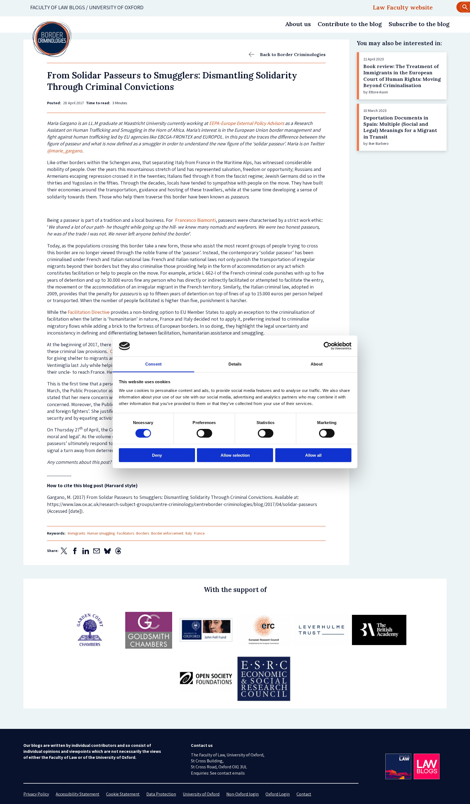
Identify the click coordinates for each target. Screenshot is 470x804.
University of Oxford (201, 794)
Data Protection (161, 794)
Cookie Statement (123, 794)
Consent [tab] (153, 364)
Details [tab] (235, 364)
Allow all (313, 455)
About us (298, 24)
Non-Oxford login (242, 794)
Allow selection (235, 455)
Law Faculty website (403, 7)
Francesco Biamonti (195, 220)
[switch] (204, 433)
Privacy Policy (36, 794)
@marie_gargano (64, 151)
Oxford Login (277, 794)
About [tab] (317, 364)
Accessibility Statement (77, 794)
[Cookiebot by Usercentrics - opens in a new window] (327, 346)
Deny (157, 455)
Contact (303, 794)
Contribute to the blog (350, 24)
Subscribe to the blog (419, 24)
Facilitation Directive (89, 312)
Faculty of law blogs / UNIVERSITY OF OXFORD (87, 7)
